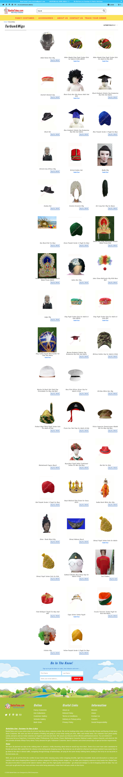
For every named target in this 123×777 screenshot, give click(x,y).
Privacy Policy (67, 722)
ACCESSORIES (46, 18)
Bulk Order (38, 722)
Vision (93, 713)
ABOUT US (62, 18)
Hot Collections (39, 713)
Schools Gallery (40, 719)
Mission (94, 710)
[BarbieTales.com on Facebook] (6, 4)
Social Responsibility (99, 722)
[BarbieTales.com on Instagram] (12, 4)
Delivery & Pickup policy (71, 719)
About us (65, 710)
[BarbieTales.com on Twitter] (3, 4)
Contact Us (95, 716)
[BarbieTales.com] (14, 11)
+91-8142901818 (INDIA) (25, 4)
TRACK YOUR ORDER (95, 18)
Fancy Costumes (25, 18)
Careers (94, 719)
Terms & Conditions (69, 716)
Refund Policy (67, 713)
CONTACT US (76, 18)
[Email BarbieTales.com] (15, 4)
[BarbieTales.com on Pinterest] (9, 4)
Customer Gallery (40, 716)
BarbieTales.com (15, 772)
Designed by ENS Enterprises (29, 772)
